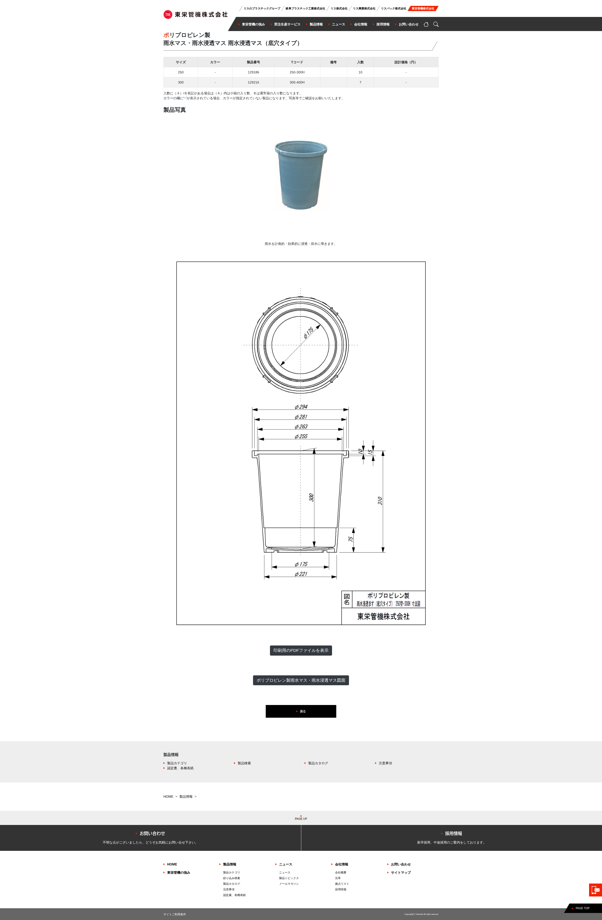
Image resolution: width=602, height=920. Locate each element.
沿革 (338, 878)
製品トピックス (289, 878)
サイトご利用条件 (174, 914)
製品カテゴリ (177, 763)
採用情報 (340, 889)
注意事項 (385, 763)
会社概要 (340, 872)
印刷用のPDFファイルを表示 (301, 650)
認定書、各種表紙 (180, 768)
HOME (168, 796)
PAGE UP (301, 818)
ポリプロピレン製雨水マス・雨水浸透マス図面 (301, 680)
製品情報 (186, 796)
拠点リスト (342, 883)
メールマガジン (289, 883)
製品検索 (244, 763)
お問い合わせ (401, 864)
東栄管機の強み (178, 872)
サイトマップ (401, 872)
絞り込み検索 (231, 878)
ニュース (285, 864)
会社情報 (341, 864)
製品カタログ (318, 763)
